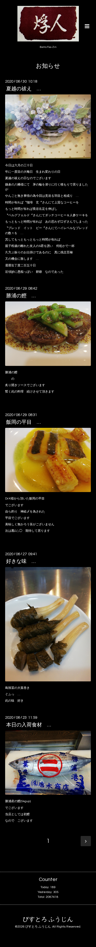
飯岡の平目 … (23, 422)
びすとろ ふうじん (48, 919)
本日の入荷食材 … (28, 724)
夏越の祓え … (23, 88)
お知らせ (48, 66)
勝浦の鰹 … (21, 295)
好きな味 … (21, 561)
